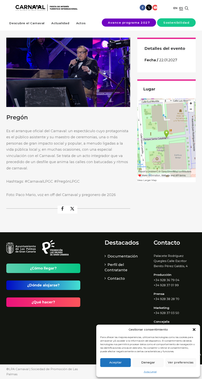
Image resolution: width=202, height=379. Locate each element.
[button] (194, 330)
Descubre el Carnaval (27, 23)
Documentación (123, 256)
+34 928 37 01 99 (166, 285)
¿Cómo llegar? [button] (43, 268)
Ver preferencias (181, 362)
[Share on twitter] (72, 210)
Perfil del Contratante (116, 267)
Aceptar (115, 362)
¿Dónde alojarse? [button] (43, 285)
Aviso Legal (150, 371)
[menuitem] (27, 23)
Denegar (148, 362)
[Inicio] (45, 7)
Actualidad (60, 23)
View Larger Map (147, 180)
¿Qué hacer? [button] (43, 302)
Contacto (116, 278)
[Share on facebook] (62, 210)
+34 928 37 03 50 (166, 313)
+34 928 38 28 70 (166, 299)
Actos (81, 23)
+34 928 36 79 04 (166, 280)
